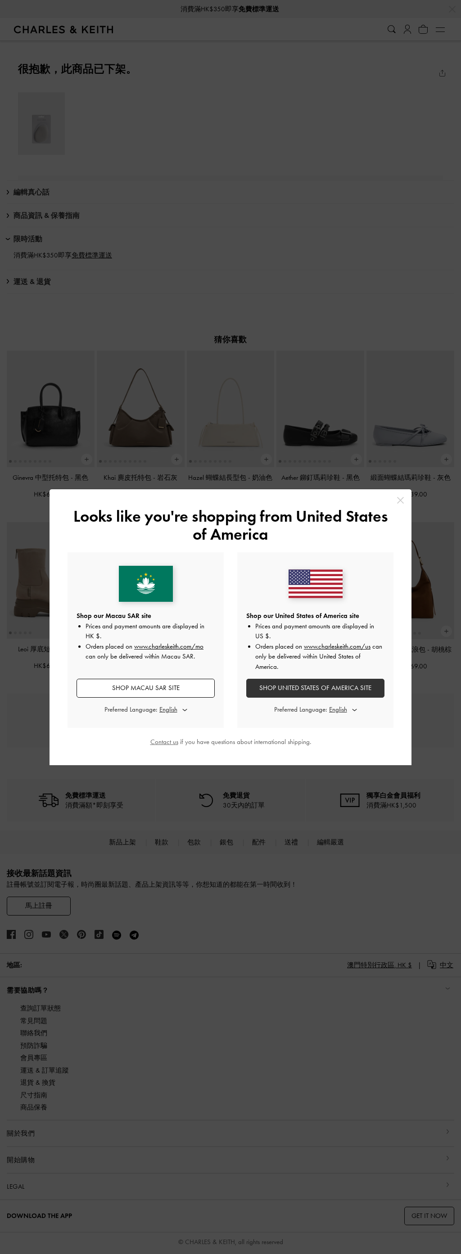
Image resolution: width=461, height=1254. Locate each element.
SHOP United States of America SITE (315, 688)
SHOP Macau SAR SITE (146, 688)
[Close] (400, 500)
